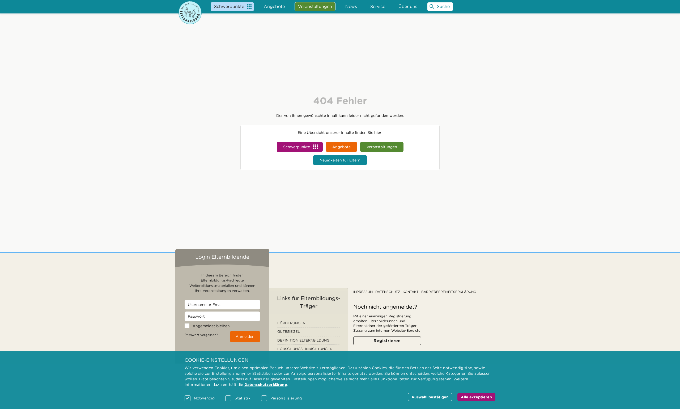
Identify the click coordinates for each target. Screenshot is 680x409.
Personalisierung (286, 398)
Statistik (242, 398)
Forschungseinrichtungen (305, 349)
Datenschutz (387, 292)
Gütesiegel (288, 332)
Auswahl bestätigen (430, 397)
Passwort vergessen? (201, 335)
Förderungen (291, 323)
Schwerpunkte (229, 6)
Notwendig (204, 398)
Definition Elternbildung (303, 340)
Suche (443, 6)
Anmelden (245, 336)
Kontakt (411, 292)
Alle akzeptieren (476, 397)
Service (377, 6)
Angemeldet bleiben (211, 326)
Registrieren (387, 340)
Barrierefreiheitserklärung (448, 292)
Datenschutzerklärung (265, 384)
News (351, 6)
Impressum (363, 292)
